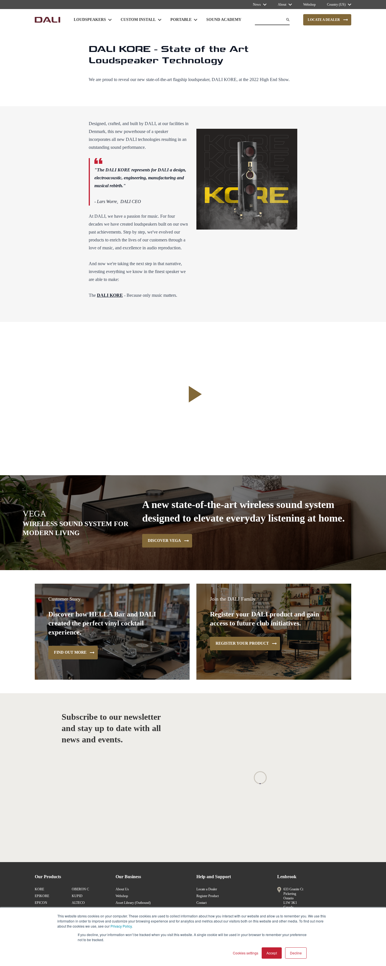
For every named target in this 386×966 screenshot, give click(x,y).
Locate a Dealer (206, 889)
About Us (122, 889)
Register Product (207, 896)
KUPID (77, 896)
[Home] (47, 20)
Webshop (122, 896)
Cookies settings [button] (245, 952)
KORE (39, 889)
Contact (201, 903)
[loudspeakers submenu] (110, 19)
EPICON (41, 903)
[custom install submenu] (159, 19)
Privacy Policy (121, 926)
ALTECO (78, 903)
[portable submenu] (195, 19)
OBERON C (80, 889)
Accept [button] (271, 952)
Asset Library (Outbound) (133, 903)
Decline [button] (296, 952)
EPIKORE (42, 896)
